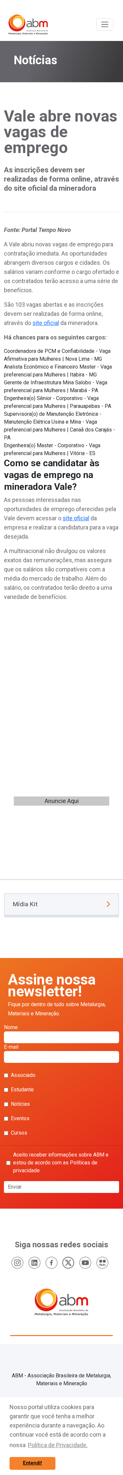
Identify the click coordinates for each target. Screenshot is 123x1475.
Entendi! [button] (32, 1463)
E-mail (11, 1047)
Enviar (15, 1187)
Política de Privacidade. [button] (58, 1445)
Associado (23, 1075)
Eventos (20, 1118)
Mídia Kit (25, 904)
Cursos (19, 1133)
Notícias (20, 1104)
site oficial (45, 322)
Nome (11, 1027)
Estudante (22, 1089)
